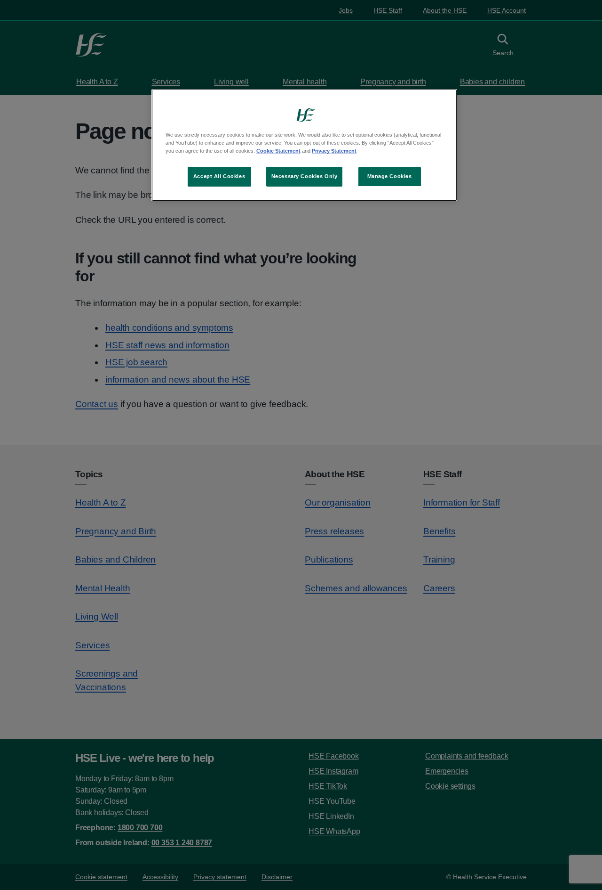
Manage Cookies (389, 176)
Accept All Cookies (219, 176)
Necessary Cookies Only (304, 176)
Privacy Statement (334, 151)
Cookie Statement (278, 151)
